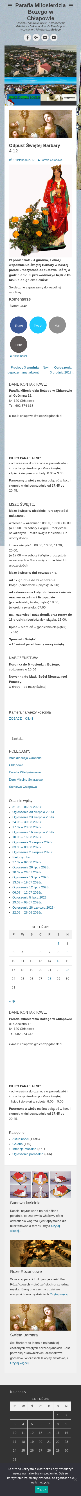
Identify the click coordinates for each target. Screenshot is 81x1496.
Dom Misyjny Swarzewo (26, 779)
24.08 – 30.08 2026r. (27, 822)
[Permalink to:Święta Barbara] (40, 1317)
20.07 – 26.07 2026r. (27, 872)
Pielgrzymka (21, 857)
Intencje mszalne (24, 1149)
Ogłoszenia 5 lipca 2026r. (30, 897)
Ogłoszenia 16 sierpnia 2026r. (33, 832)
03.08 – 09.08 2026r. (27, 847)
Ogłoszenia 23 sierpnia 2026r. (33, 817)
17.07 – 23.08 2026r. (27, 827)
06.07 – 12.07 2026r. (27, 892)
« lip (12, 1001)
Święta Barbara (24, 1335)
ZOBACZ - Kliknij (21, 718)
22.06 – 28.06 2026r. (27, 912)
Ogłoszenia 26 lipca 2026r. (31, 867)
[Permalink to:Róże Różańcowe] (40, 1253)
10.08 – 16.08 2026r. (27, 837)
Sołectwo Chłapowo (23, 787)
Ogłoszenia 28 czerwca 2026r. (33, 907)
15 (58, 961)
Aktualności (20, 356)
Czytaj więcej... (60, 1294)
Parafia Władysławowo (25, 772)
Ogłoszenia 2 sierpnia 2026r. (32, 852)
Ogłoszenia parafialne (27, 1154)
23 (67, 970)
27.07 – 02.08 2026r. (27, 862)
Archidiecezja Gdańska (25, 758)
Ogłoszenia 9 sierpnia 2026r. (32, 842)
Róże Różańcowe (26, 1271)
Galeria (17, 1144)
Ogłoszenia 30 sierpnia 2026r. (33, 812)
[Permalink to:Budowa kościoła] (40, 1184)
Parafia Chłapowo (51, 160)
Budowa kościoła (25, 1203)
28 (49, 978)
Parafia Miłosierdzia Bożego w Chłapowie (40, 11)
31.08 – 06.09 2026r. (27, 807)
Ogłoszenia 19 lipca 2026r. (31, 877)
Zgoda (41, 1489)
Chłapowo (16, 765)
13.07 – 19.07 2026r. (27, 882)
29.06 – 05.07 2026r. (27, 902)
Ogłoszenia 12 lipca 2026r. (31, 887)
